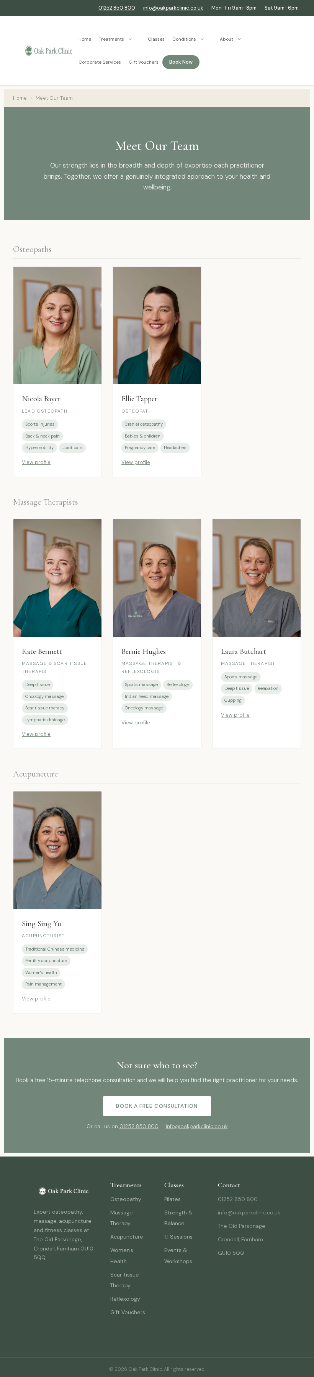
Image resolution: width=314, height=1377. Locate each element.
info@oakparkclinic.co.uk (173, 8)
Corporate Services (99, 62)
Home (84, 39)
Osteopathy (125, 1199)
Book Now (181, 62)
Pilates (172, 1199)
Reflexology (125, 1298)
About (226, 39)
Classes (156, 39)
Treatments (111, 39)
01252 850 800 (116, 8)
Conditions (184, 39)
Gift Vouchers (144, 62)
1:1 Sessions (178, 1236)
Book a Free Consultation (157, 1106)
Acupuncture (126, 1236)
